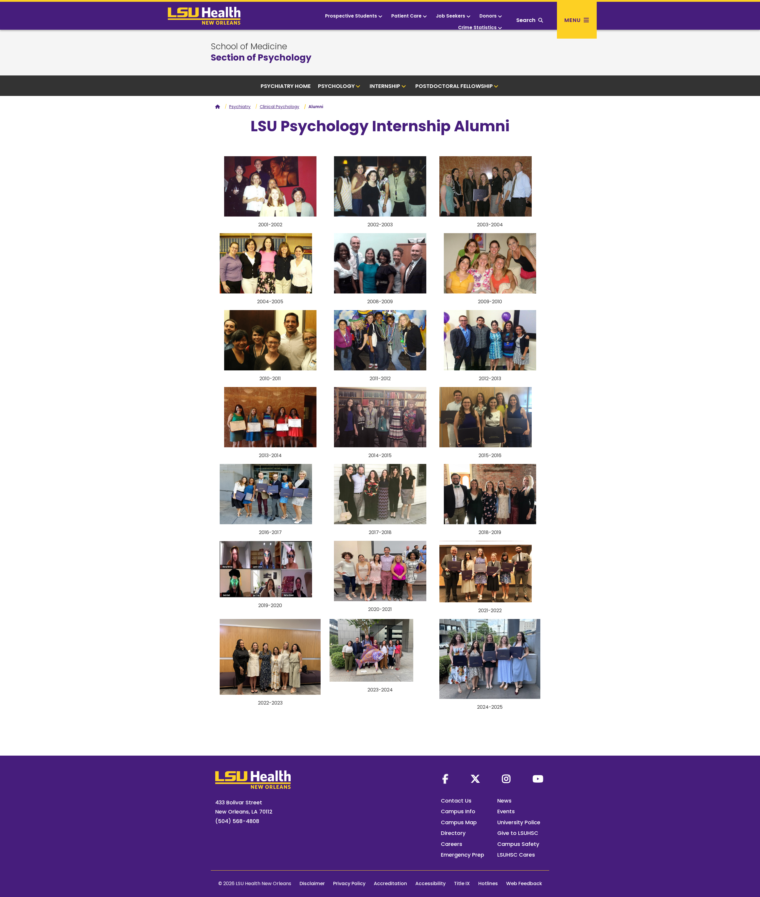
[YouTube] (538, 778)
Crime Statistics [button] (477, 27)
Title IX (462, 883)
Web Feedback (524, 883)
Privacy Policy (349, 883)
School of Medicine (249, 47)
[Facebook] (445, 778)
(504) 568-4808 (237, 821)
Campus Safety (518, 844)
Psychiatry (240, 107)
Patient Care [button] (406, 16)
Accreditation (390, 883)
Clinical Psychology (279, 107)
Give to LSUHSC (517, 833)
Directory (453, 833)
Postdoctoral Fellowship (454, 86)
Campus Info (458, 811)
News (504, 800)
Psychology (336, 86)
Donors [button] (488, 16)
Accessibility (430, 883)
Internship (385, 86)
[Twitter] (475, 778)
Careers (451, 844)
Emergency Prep (462, 854)
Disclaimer (312, 883)
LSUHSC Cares (516, 854)
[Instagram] (506, 778)
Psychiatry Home (286, 86)
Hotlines (488, 883)
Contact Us (456, 800)
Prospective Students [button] (351, 16)
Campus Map (459, 822)
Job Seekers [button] (450, 16)
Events (506, 811)
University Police (518, 822)
